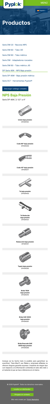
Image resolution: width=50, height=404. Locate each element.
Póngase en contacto (22, 394)
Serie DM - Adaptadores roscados (17, 60)
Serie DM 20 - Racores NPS (14, 45)
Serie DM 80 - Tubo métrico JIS (16, 65)
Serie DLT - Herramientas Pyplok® (17, 81)
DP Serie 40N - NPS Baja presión (16, 70)
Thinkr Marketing (33, 399)
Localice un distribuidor (22, 389)
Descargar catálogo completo (15, 89)
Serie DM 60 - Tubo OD (12, 50)
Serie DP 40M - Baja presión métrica (18, 75)
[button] (25, 3)
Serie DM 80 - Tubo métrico (14, 55)
